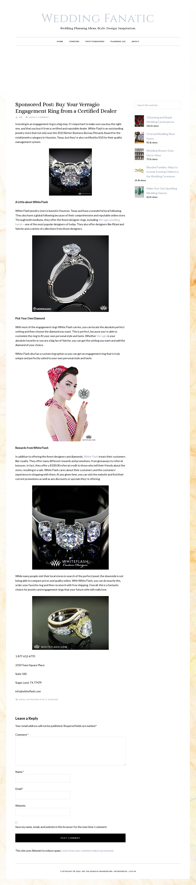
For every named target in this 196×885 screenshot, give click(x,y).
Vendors (53, 699)
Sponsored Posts (36, 699)
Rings (22, 699)
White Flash (91, 456)
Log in (132, 871)
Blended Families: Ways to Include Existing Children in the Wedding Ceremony (162, 172)
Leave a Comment (39, 117)
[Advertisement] (98, 73)
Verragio (102, 336)
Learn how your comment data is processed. (88, 850)
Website (20, 805)
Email (19, 788)
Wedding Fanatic (98, 18)
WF (83, 871)
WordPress (120, 871)
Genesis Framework (101, 871)
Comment (22, 734)
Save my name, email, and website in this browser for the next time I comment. (61, 827)
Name (19, 771)
